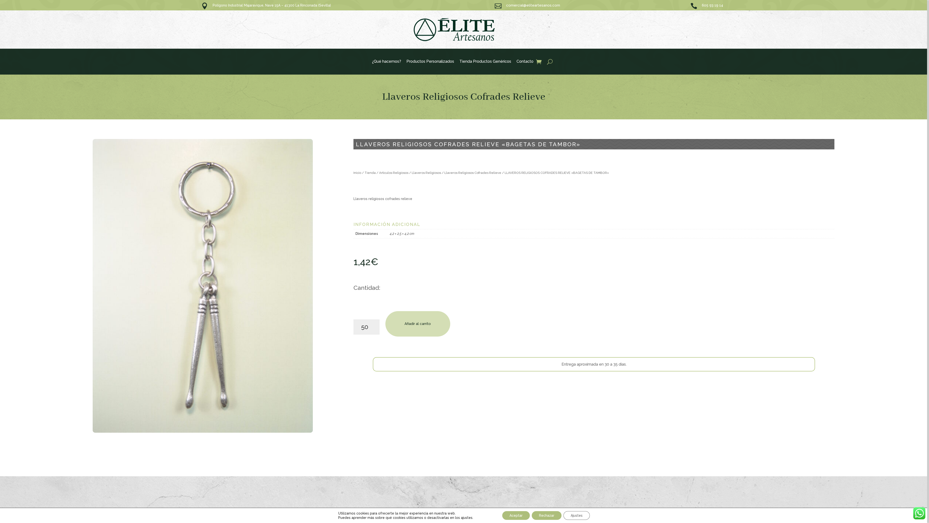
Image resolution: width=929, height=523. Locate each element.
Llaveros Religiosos (426, 173)
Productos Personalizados (430, 62)
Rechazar (546, 515)
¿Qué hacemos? (386, 62)
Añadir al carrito (418, 324)
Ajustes (577, 515)
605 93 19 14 (712, 5)
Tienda (370, 173)
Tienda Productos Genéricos (485, 62)
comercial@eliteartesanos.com (533, 5)
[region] (464, 261)
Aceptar (516, 515)
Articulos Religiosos (393, 173)
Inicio (357, 173)
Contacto (525, 62)
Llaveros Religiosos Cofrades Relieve (463, 97)
